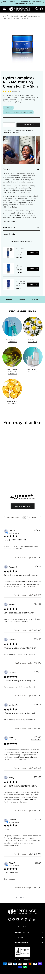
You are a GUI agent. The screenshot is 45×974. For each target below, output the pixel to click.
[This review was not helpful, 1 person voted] (39, 768)
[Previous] (1, 3)
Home (4, 16)
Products (11, 16)
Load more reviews (22, 897)
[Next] (43, 3)
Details (6, 169)
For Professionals (22, 942)
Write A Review (22, 506)
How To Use (9, 227)
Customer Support (22, 932)
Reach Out (22, 927)
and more (16, 132)
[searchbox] (13, 517)
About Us (21, 937)
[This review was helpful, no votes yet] (35, 557)
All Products (21, 16)
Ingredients (9, 234)
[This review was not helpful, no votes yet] (39, 557)
